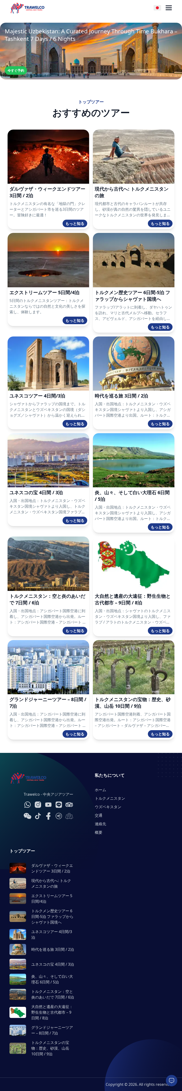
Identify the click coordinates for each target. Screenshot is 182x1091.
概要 (98, 832)
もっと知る (74, 223)
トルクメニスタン (110, 798)
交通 (98, 815)
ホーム (100, 789)
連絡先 (100, 823)
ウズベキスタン (108, 806)
